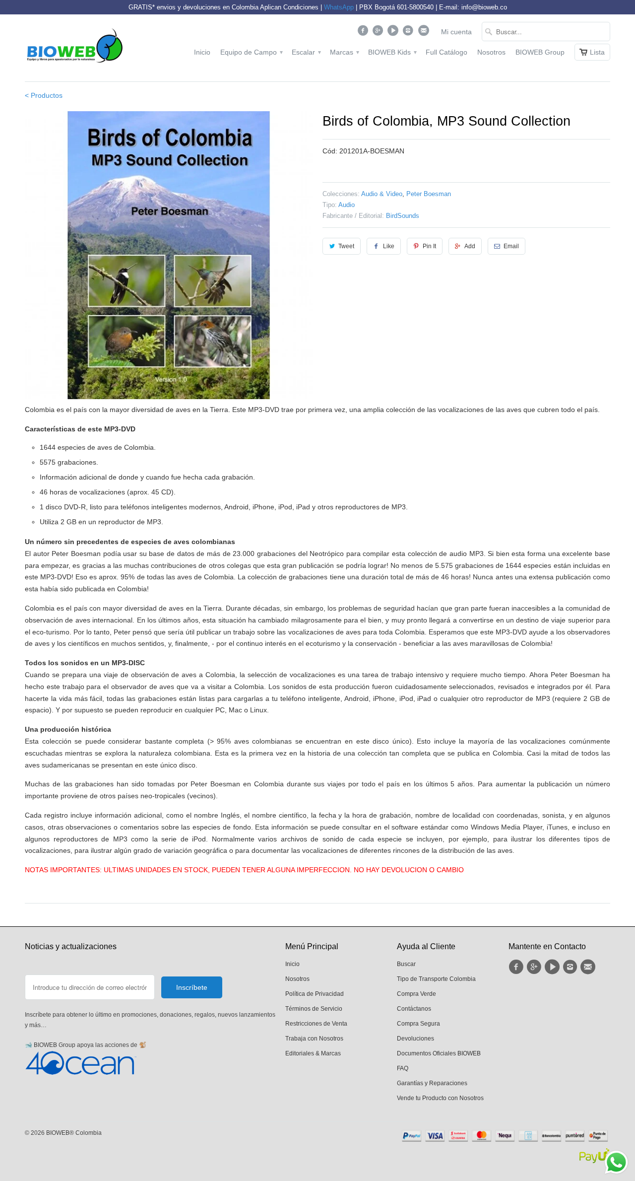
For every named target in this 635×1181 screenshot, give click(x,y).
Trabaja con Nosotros (314, 1038)
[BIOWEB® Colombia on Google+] (379, 33)
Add (469, 246)
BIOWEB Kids (392, 52)
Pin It (429, 246)
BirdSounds (402, 215)
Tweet (346, 246)
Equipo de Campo (251, 52)
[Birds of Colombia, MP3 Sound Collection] (169, 255)
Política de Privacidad (314, 993)
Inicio (202, 52)
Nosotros (491, 52)
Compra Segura (418, 1023)
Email (511, 246)
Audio (346, 204)
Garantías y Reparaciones (432, 1083)
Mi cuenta (456, 32)
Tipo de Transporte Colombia (436, 978)
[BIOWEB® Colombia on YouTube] (394, 33)
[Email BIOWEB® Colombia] (424, 33)
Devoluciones (415, 1038)
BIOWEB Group (540, 52)
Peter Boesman (428, 194)
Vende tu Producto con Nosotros (440, 1098)
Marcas (344, 52)
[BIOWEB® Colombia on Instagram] (409, 33)
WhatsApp (339, 7)
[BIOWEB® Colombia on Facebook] (364, 33)
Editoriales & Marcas (313, 1053)
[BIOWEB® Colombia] (74, 48)
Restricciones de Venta (316, 1023)
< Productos (44, 95)
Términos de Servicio (313, 1008)
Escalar (306, 52)
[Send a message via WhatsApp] (616, 1162)
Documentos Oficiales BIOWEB (439, 1053)
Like (388, 246)
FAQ (402, 1068)
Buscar (406, 964)
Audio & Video (381, 194)
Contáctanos (414, 1008)
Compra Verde (416, 993)
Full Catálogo (446, 52)
